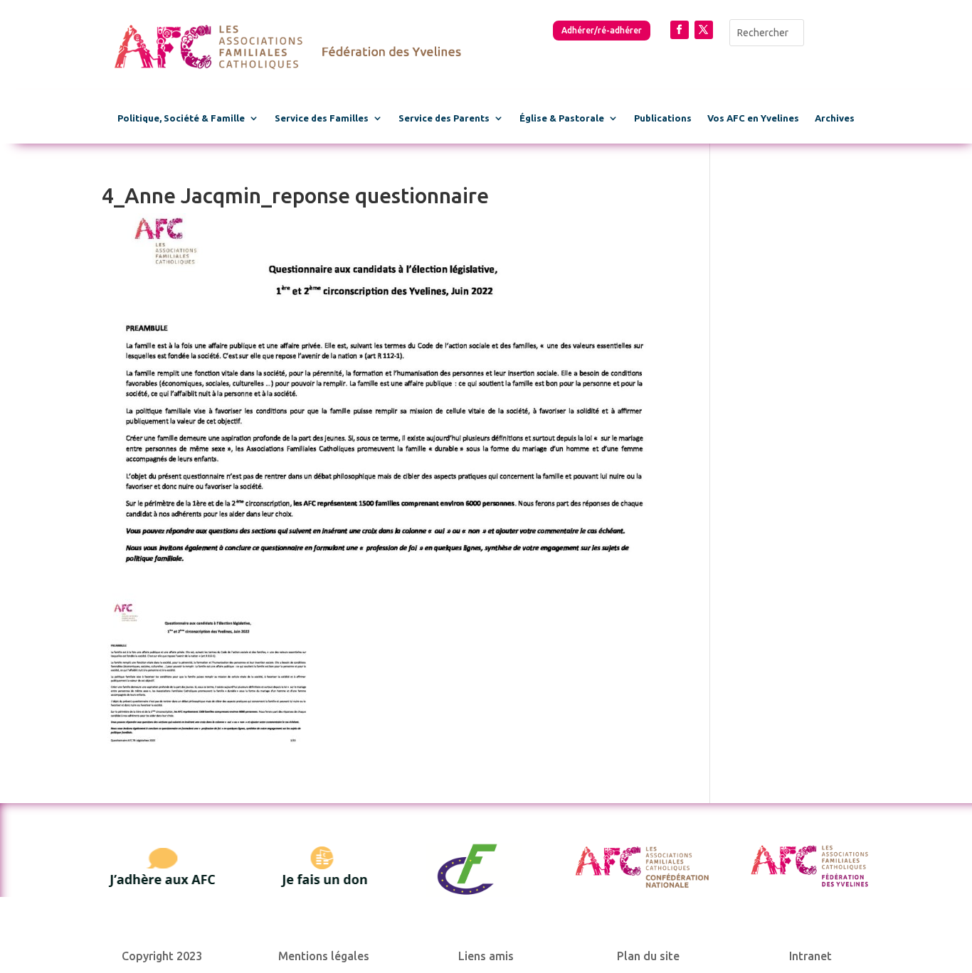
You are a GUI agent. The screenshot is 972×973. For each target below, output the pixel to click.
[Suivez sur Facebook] (679, 30)
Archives (835, 118)
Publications (663, 118)
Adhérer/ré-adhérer (601, 30)
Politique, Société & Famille (181, 118)
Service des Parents (444, 118)
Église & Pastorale (561, 118)
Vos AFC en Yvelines (753, 118)
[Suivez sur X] (703, 30)
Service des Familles (322, 118)
